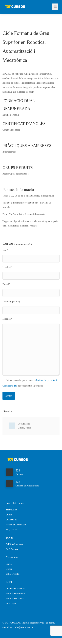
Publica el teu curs (14, 544)
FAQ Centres (12, 549)
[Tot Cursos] (15, 4)
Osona (9, 564)
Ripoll (28, 427)
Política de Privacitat (15, 593)
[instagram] (11, 632)
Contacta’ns (11, 519)
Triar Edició (11, 509)
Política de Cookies (15, 598)
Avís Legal (11, 603)
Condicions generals (15, 588)
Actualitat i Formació (16, 524)
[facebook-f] (6, 632)
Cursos (9, 514)
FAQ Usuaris (12, 529)
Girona (21, 427)
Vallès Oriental (13, 574)
